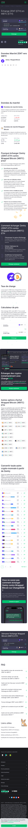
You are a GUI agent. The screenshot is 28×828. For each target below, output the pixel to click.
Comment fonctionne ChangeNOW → (9, 732)
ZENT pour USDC (9, 551)
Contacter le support (14, 601)
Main (2, 6)
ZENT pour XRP (8, 536)
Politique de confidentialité (7, 822)
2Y (16, 65)
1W (5, 65)
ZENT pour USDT (9, 511)
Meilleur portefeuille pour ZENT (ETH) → (10, 735)
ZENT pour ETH (8, 500)
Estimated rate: (6, 25)
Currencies (7, 6)
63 (10, 566)
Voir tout (23, 566)
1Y (13, 65)
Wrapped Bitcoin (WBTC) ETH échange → (10, 729)
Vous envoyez (5, 20)
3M (10, 65)
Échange (14, 34)
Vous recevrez (5, 28)
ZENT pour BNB (9, 543)
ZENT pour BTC (7, 493)
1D (2, 65)
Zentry (12, 6)
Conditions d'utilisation (13, 821)
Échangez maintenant (14, 264)
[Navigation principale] (25, 2)
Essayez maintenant (14, 388)
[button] (22, 20)
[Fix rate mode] (17, 29)
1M (8, 65)
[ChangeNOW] (3, 2)
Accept (14, 825)
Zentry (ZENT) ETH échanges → (8, 727)
